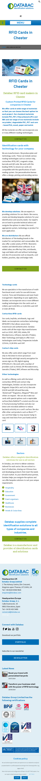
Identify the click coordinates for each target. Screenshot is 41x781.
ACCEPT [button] (17, 777)
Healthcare (9, 503)
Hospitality (9, 488)
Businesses (9, 507)
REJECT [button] (24, 777)
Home (4, 47)
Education (9, 491)
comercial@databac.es (11, 612)
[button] (39, 2)
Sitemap (5, 615)
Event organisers (12, 499)
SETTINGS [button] (31, 774)
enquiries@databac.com (11, 592)
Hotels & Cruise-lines (13, 510)
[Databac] (20, 8)
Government (10, 495)
